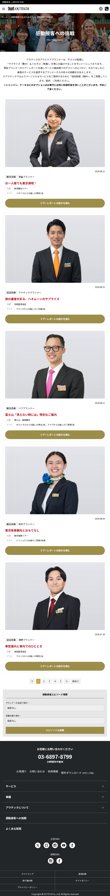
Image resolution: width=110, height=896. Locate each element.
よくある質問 (13, 828)
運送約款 (82, 873)
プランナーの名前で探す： (18, 702)
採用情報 (53, 771)
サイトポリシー (82, 880)
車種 (8, 797)
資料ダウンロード (77, 773)
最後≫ (75, 681)
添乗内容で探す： (14, 715)
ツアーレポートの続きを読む (55, 203)
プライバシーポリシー (27, 887)
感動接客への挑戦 (16, 818)
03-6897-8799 (55, 758)
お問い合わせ (37, 771)
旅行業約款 (27, 880)
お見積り (21, 771)
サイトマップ (27, 873)
